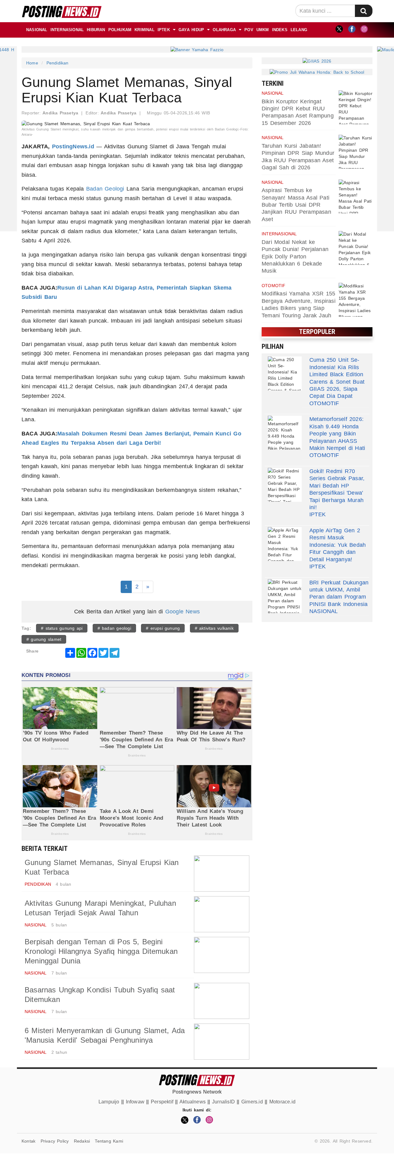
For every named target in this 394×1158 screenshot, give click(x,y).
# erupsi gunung (163, 628)
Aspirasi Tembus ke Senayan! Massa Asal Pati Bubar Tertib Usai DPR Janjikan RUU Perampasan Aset (296, 204)
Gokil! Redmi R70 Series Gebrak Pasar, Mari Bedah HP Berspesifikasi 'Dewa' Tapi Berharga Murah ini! (336, 489)
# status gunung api (61, 628)
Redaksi (82, 1141)
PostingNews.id (73, 146)
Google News (182, 611)
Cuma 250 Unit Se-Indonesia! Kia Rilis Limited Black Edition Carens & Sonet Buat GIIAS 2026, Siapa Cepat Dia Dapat (336, 378)
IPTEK (164, 29)
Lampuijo (108, 1101)
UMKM (262, 29)
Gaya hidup (191, 29)
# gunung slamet (43, 639)
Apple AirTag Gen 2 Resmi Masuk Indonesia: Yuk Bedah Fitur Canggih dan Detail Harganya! (337, 545)
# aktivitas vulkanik (214, 628)
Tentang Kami (109, 1141)
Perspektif (162, 1101)
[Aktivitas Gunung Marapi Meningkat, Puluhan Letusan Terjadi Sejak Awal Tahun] (221, 914)
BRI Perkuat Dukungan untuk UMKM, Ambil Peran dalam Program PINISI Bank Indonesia (338, 593)
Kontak (28, 1141)
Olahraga (224, 29)
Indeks (279, 29)
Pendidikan (57, 62)
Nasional (36, 29)
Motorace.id (282, 1101)
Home (32, 62)
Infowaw (135, 1101)
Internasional (67, 29)
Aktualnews (192, 1101)
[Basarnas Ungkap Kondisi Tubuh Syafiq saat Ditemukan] (221, 1001)
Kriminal (145, 29)
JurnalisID (223, 1101)
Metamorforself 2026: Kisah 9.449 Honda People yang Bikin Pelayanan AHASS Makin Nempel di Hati (337, 433)
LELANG (299, 29)
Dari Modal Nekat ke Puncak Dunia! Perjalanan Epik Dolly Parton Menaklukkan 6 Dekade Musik (295, 256)
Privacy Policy (55, 1141)
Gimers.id (252, 1101)
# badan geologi (114, 628)
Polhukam (120, 29)
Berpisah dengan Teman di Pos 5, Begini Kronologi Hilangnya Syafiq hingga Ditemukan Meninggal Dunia (101, 951)
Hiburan (96, 29)
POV (248, 29)
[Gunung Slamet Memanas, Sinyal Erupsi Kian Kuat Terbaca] (221, 873)
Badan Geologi (105, 189)
